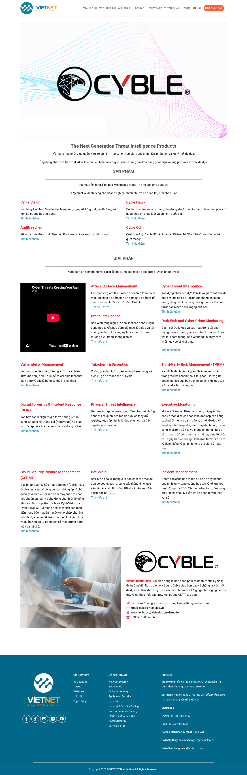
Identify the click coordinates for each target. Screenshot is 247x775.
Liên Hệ (186, 8)
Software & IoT (117, 725)
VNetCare (155, 8)
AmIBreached (31, 227)
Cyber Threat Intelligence (181, 286)
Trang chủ (90, 8)
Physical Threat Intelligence (113, 404)
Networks (114, 701)
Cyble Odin (135, 227)
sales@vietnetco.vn (192, 748)
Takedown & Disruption (109, 364)
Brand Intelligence (105, 316)
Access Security (117, 720)
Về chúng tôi (107, 8)
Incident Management (179, 472)
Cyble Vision (30, 202)
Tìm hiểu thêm (29, 218)
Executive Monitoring (178, 404)
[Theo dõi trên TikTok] (35, 719)
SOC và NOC (116, 686)
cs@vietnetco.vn (204, 740)
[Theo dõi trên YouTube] (62, 719)
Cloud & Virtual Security (122, 716)
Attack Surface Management (114, 286)
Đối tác (139, 8)
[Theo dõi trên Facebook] (26, 719)
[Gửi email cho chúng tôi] (44, 719)
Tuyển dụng (171, 8)
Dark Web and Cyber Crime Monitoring (192, 321)
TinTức (77, 686)
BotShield (99, 472)
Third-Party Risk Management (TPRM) (192, 364)
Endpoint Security (118, 691)
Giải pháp (124, 8)
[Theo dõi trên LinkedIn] (53, 719)
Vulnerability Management (41, 364)
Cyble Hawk (135, 202)
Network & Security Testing (124, 706)
